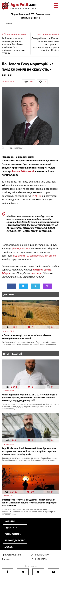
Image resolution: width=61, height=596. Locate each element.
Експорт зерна (43, 14)
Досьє (9, 546)
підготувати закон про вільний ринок (34, 255)
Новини (10, 521)
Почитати (11, 527)
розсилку (36, 273)
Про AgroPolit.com (11, 554)
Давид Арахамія (21, 248)
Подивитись (13, 534)
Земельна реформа (30, 17)
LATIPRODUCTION (40, 554)
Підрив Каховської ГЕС (22, 14)
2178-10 (36, 195)
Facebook (38, 269)
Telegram (6, 273)
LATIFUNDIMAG (39, 559)
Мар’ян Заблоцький (23, 171)
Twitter (47, 269)
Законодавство (15, 540)
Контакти (6, 559)
